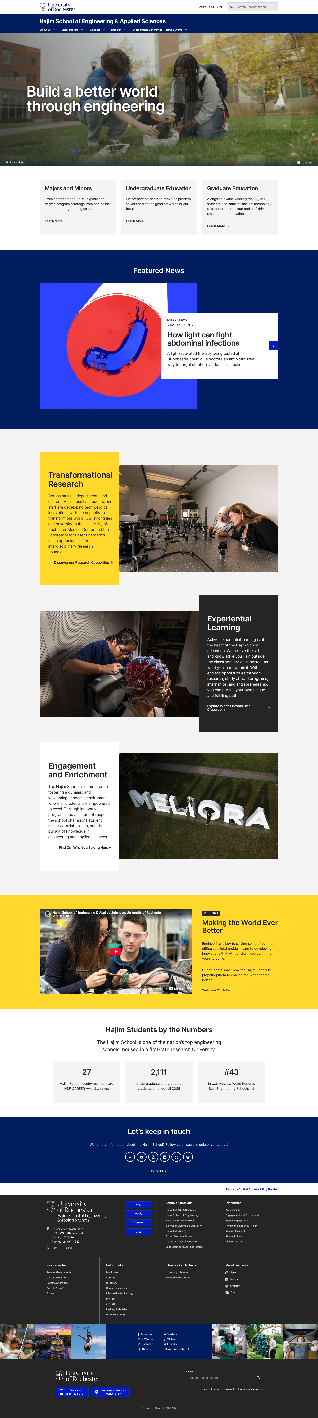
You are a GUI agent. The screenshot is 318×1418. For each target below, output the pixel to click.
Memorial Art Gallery (178, 1277)
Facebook (146, 1334)
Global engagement (236, 1220)
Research (116, 29)
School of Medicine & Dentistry (184, 1225)
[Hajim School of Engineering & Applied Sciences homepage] (76, 1211)
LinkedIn (172, 1344)
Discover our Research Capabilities (82, 562)
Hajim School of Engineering (182, 1215)
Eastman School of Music (180, 1220)
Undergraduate (70, 29)
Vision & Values (234, 1241)
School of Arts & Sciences (181, 1210)
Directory (111, 1283)
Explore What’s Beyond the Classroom (228, 708)
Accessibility (232, 1210)
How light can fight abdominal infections (203, 339)
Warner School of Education (182, 1241)
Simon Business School (179, 1236)
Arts (233, 1292)
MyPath (110, 1298)
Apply (202, 6)
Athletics (235, 1286)
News (233, 1272)
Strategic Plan (233, 1236)
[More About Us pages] (54, 29)
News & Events (174, 29)
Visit (211, 6)
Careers (138, 1222)
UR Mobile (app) (115, 1314)
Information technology (119, 1293)
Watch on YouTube (216, 990)
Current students (56, 1277)
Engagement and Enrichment (242, 1215)
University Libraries (177, 1272)
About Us (45, 29)
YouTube (172, 1334)
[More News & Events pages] (186, 29)
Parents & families (57, 1283)
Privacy (215, 1389)
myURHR (111, 1304)
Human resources (116, 1288)
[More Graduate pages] (103, 29)
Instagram (147, 1344)
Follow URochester (175, 1349)
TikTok (171, 1339)
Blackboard (112, 1272)
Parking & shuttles (116, 1309)
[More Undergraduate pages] (82, 29)
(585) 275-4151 (62, 1248)
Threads (146, 1349)
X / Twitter (148, 1339)
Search (189, 1372)
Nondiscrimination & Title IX (241, 1225)
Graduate (95, 29)
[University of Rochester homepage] (57, 7)
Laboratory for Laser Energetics (184, 1247)
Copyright (228, 1389)
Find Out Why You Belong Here (83, 847)
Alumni (50, 1293)
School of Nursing (176, 1231)
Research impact (235, 1231)
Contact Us (157, 1171)
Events (233, 1279)
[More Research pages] (125, 29)
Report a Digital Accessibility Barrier (252, 1189)
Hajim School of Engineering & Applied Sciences (102, 21)
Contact (111, 1277)
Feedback (201, 1389)
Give (219, 6)
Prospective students (59, 1272)
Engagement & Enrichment (147, 29)
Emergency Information (250, 1389)
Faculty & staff (55, 1288)
